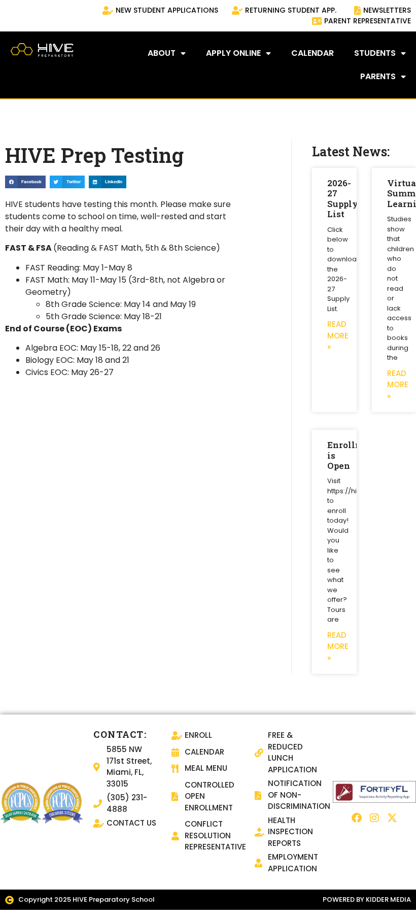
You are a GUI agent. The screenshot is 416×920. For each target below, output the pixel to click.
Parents (378, 76)
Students (375, 53)
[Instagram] (374, 818)
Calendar (312, 53)
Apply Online (233, 53)
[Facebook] (357, 818)
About (162, 53)
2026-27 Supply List (342, 198)
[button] (25, 182)
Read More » (338, 335)
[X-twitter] (392, 818)
